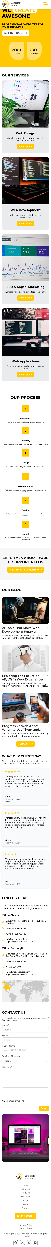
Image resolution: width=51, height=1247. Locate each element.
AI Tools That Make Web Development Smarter (20, 629)
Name (5, 1025)
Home (26, 1185)
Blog (25, 1204)
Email (5, 1035)
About (25, 1200)
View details (25, 146)
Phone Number (9, 1046)
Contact (25, 1208)
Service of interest (11, 1056)
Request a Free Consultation (24, 569)
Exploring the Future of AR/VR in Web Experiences (23, 677)
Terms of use (25, 1228)
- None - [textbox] (8, 1061)
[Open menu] (46, 4)
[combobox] (6, 1050)
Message (6, 1067)
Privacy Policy (25, 1225)
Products (25, 1193)
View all (24, 744)
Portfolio (25, 1196)
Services (26, 1189)
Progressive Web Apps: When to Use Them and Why (20, 728)
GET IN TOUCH (14, 33)
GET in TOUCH (24, 1216)
